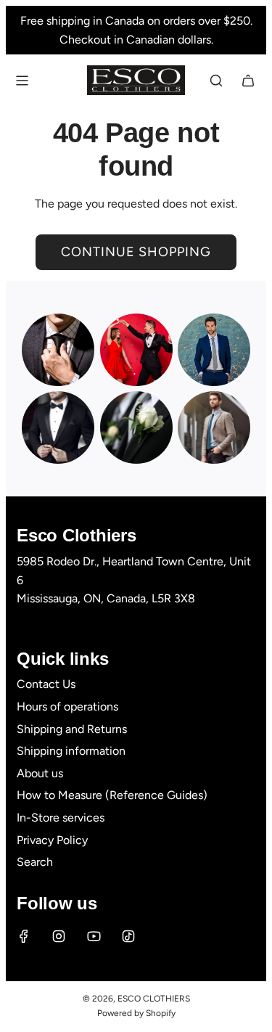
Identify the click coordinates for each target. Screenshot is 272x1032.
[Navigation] (22, 81)
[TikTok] (128, 936)
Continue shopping (136, 252)
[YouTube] (94, 936)
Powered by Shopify (136, 1013)
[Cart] (248, 81)
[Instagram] (59, 936)
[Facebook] (24, 936)
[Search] (216, 81)
